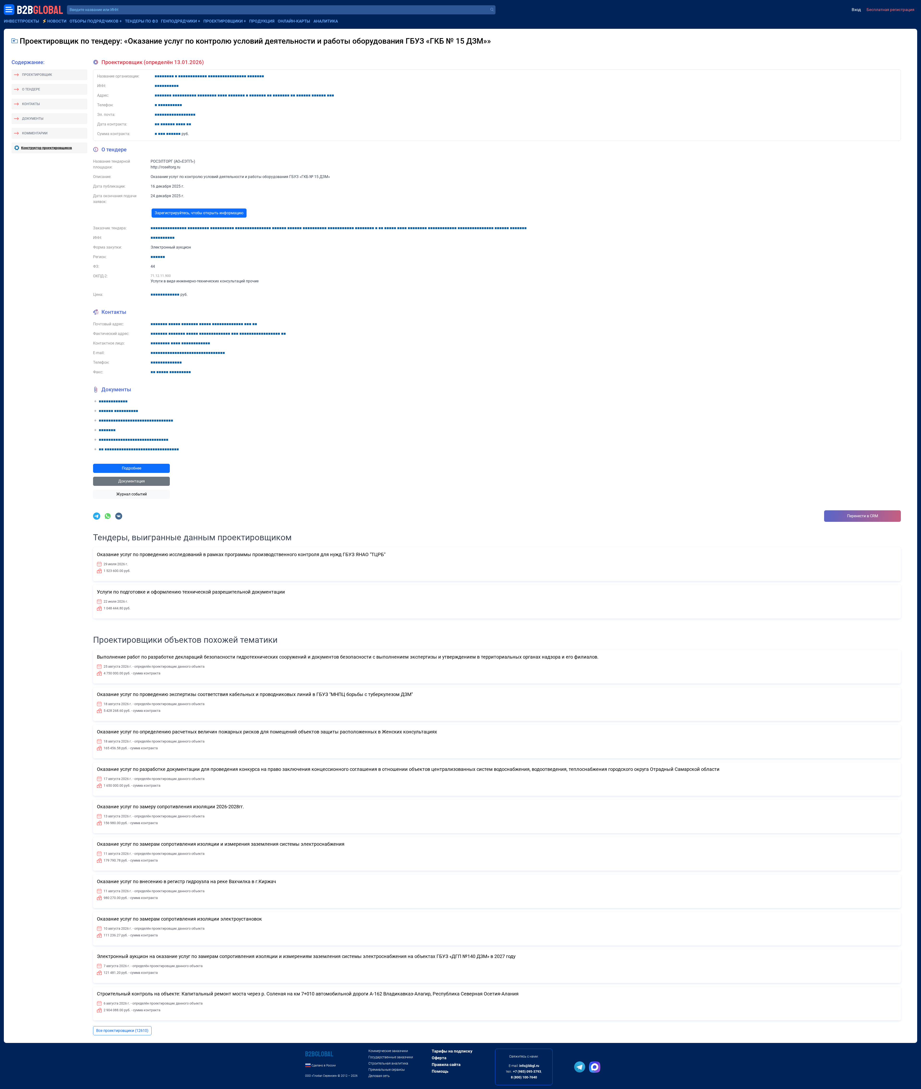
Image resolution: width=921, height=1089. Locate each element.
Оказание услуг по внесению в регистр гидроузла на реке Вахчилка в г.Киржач (186, 881)
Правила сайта (446, 1064)
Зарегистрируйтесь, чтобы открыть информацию (199, 213)
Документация (131, 481)
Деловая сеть (379, 1076)
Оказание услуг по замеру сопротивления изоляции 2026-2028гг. (170, 806)
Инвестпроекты (21, 21)
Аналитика (325, 21)
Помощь (440, 1071)
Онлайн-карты (294, 21)
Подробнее (131, 468)
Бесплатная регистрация (890, 9)
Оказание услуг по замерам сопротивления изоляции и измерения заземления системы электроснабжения (220, 844)
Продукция (262, 21)
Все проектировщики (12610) (122, 1030)
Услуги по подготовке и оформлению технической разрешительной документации (191, 592)
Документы (32, 118)
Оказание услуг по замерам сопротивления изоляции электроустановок (179, 919)
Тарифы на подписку (452, 1051)
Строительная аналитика (388, 1063)
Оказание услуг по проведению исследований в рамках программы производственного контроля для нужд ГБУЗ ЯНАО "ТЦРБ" (241, 554)
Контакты (31, 104)
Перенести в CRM (862, 516)
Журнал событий (131, 494)
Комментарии (34, 133)
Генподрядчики (179, 21)
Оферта (439, 1057)
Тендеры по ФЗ (141, 21)
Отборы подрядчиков (94, 21)
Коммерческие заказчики (388, 1051)
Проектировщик (37, 75)
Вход (856, 9)
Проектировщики (223, 21)
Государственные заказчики (390, 1057)
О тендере (31, 89)
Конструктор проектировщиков (46, 148)
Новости (56, 21)
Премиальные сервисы (386, 1069)
